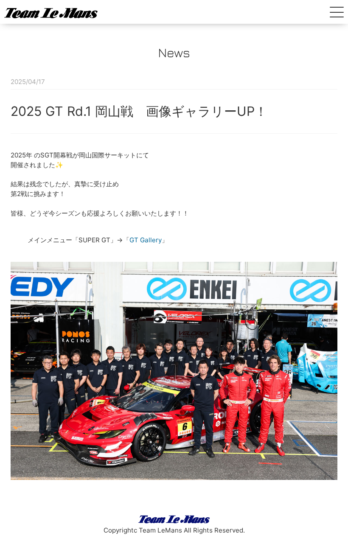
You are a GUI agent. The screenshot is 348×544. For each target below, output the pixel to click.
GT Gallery (145, 240)
